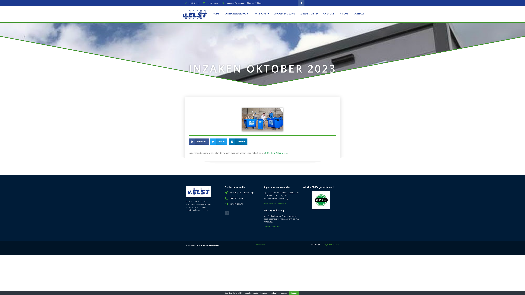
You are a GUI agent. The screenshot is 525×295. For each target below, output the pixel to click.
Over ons (328, 13)
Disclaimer (260, 244)
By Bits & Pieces (332, 245)
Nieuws (344, 13)
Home (216, 13)
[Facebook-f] (301, 3)
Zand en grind (309, 13)
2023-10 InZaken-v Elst (276, 153)
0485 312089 (194, 3)
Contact (359, 13)
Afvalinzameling (284, 13)
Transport (259, 13)
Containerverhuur (236, 13)
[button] (199, 141)
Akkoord (294, 293)
